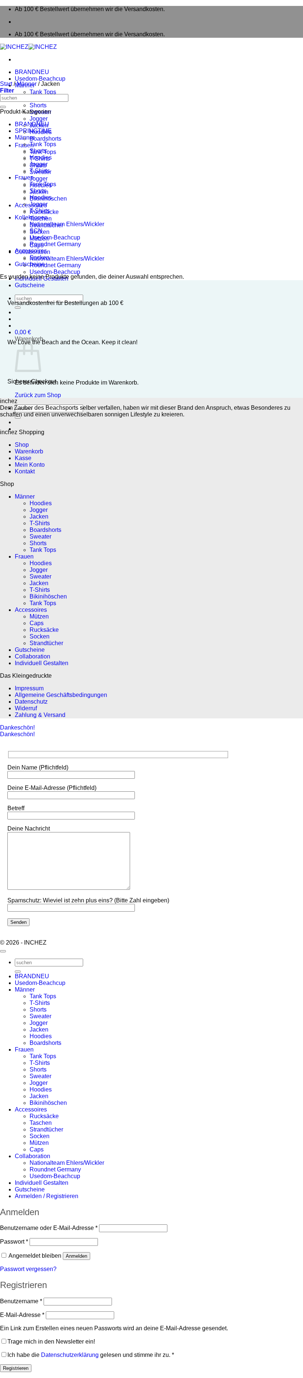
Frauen (24, 177)
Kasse (23, 458)
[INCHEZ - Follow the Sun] (28, 47)
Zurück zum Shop (38, 395)
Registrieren (15, 1368)
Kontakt (25, 471)
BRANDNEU (32, 72)
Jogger (39, 118)
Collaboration (32, 656)
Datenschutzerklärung (70, 1355)
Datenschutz (31, 701)
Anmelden (76, 1256)
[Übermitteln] (18, 307)
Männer (27, 84)
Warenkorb (29, 451)
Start (6, 84)
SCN (36, 231)
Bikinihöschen (48, 596)
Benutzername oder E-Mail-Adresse (49, 1228)
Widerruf (26, 708)
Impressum (29, 688)
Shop (22, 445)
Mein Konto (30, 465)
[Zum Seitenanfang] (3, 951)
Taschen (41, 1123)
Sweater (40, 536)
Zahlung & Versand (40, 715)
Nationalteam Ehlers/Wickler (67, 258)
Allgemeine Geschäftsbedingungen (61, 695)
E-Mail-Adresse (22, 1315)
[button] (23, 332)
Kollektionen (31, 217)
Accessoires (31, 251)
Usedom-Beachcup (40, 79)
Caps (37, 623)
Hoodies (41, 157)
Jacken (39, 516)
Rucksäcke (44, 630)
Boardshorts (45, 138)
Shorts (38, 105)
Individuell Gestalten (41, 663)
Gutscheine (30, 285)
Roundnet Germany (55, 265)
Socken (40, 257)
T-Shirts (40, 171)
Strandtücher (46, 643)
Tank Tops (43, 92)
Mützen (39, 616)
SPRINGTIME (33, 131)
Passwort (14, 1241)
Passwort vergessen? (28, 1269)
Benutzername (21, 1301)
